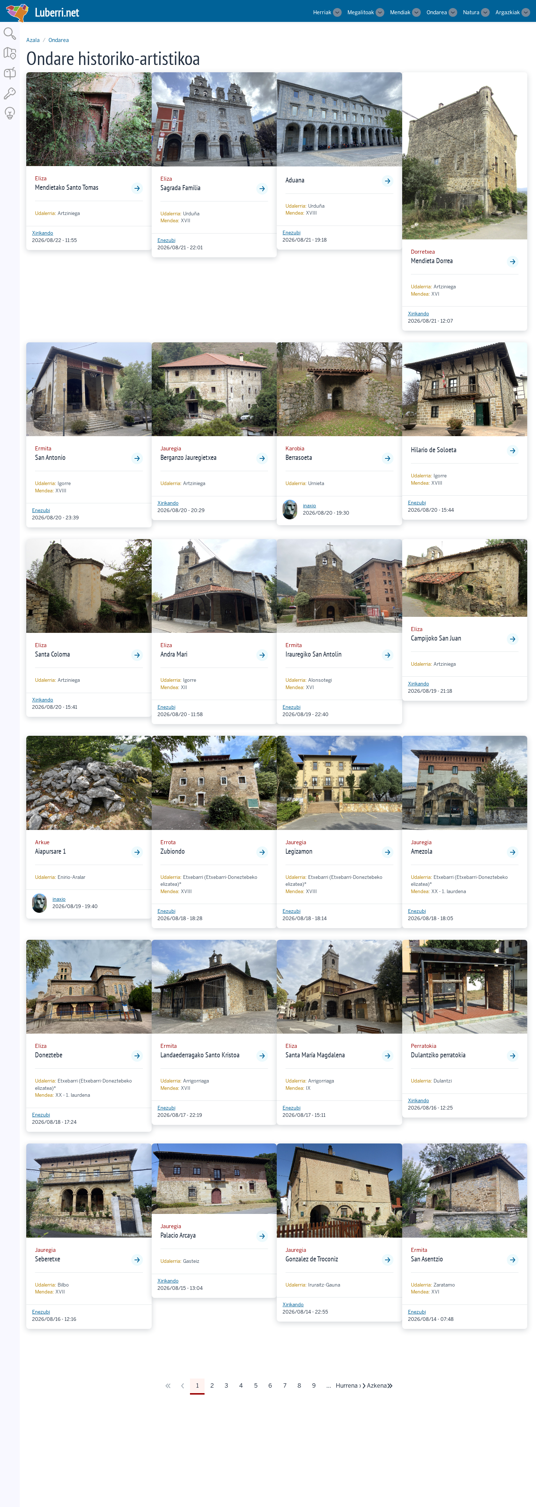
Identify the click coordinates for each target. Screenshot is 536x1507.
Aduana (295, 180)
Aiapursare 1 (50, 851)
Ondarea (437, 12)
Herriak (322, 12)
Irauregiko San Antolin (314, 654)
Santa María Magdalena (315, 1055)
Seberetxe (47, 1259)
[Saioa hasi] (10, 100)
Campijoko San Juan (436, 638)
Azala (33, 40)
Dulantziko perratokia (438, 1055)
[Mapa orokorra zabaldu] (10, 60)
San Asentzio (427, 1259)
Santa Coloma (52, 654)
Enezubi (166, 240)
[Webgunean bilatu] (10, 40)
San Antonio (50, 457)
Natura (471, 12)
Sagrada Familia (180, 187)
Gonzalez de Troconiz (312, 1259)
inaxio (309, 506)
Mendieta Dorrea (432, 260)
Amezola (421, 851)
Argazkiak (508, 12)
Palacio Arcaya (178, 1235)
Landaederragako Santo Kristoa (200, 1055)
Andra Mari (173, 654)
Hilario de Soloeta (434, 449)
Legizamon (299, 851)
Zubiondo (172, 851)
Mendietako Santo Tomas (66, 187)
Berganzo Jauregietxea (188, 457)
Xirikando (42, 233)
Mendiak (400, 12)
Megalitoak (360, 12)
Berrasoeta (299, 457)
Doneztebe (48, 1055)
